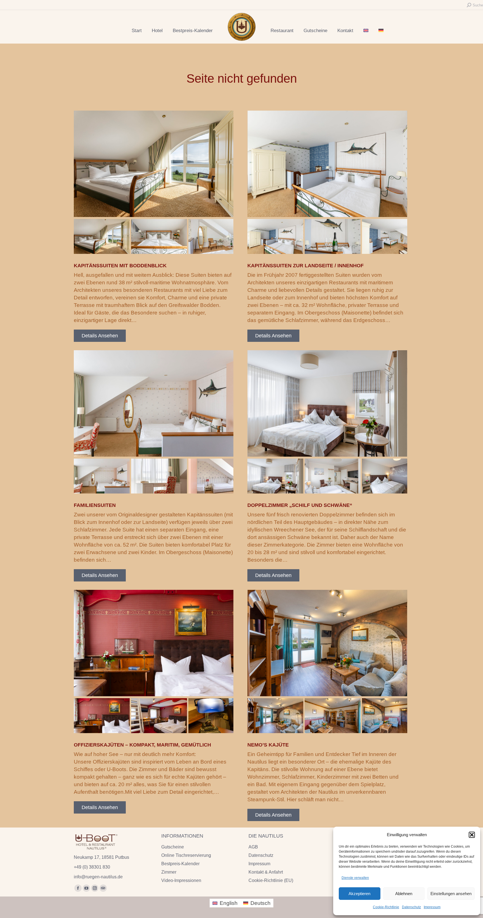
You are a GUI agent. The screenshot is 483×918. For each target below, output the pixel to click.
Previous (82, 242)
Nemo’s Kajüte (268, 745)
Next (225, 242)
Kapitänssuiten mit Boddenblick (120, 265)
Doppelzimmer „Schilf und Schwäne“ (299, 505)
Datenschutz (411, 907)
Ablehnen (403, 893)
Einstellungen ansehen (451, 893)
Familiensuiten (95, 505)
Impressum (432, 907)
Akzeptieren (359, 893)
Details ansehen (100, 335)
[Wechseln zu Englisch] (366, 31)
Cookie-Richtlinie (386, 907)
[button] (472, 835)
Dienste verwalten (355, 878)
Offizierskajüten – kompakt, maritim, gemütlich (142, 745)
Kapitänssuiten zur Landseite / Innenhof (305, 265)
